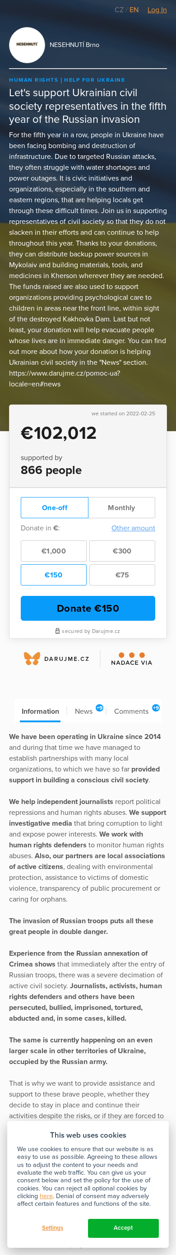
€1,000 (54, 551)
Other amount (133, 528)
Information (40, 711)
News (88, 710)
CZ (120, 9)
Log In (157, 9)
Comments (136, 710)
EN (134, 9)
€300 (122, 551)
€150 (53, 575)
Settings (52, 1228)
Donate (88, 608)
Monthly (121, 507)
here (46, 1196)
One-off (54, 507)
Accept (123, 1228)
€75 (123, 575)
